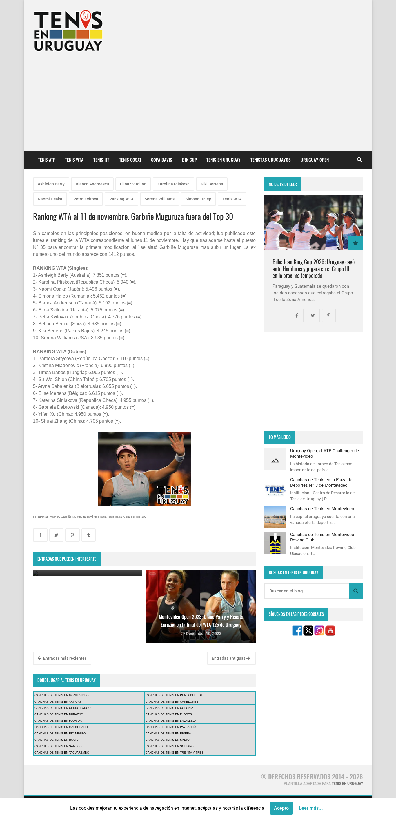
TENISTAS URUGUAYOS (270, 159)
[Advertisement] (198, 98)
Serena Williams (160, 199)
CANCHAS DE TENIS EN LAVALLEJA (171, 720)
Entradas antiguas (229, 658)
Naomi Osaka (50, 199)
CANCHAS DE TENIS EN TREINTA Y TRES (175, 752)
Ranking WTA (121, 199)
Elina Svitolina (133, 184)
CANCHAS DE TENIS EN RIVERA (168, 733)
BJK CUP (189, 159)
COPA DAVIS (161, 159)
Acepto (281, 808)
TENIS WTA (74, 159)
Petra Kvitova (85, 199)
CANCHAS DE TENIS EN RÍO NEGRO (60, 733)
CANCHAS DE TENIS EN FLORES (169, 714)
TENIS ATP (46, 159)
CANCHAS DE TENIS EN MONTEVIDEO (61, 695)
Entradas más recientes (64, 658)
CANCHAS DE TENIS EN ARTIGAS (58, 701)
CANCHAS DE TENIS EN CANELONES (172, 701)
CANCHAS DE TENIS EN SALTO (168, 739)
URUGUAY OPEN (315, 159)
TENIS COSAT (130, 159)
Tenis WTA (232, 199)
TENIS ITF (101, 159)
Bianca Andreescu (92, 184)
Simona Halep (198, 199)
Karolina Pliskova (173, 184)
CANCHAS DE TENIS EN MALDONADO (61, 727)
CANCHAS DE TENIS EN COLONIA (169, 707)
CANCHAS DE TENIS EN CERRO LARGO (62, 707)
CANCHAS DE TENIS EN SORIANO (170, 746)
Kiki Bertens (212, 184)
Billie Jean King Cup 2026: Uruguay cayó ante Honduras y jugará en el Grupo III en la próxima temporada (314, 269)
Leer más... (311, 808)
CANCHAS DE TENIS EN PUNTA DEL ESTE (175, 695)
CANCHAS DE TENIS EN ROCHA (56, 739)
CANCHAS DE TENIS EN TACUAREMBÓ (61, 752)
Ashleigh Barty (51, 184)
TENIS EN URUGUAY (223, 159)
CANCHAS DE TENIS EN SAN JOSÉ (59, 746)
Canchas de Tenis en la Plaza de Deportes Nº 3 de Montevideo (321, 482)
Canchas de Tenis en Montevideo (322, 508)
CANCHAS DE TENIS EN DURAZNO (58, 714)
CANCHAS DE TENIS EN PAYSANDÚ (171, 727)
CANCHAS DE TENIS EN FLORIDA (58, 720)
